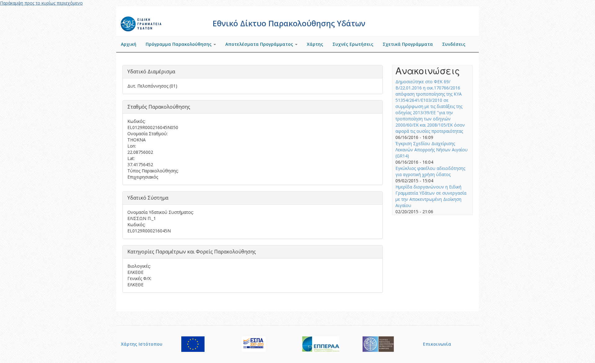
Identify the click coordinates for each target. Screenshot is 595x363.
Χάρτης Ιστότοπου (141, 344)
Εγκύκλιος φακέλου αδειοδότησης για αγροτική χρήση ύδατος (430, 171)
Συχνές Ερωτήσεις (353, 44)
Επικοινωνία (437, 344)
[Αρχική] (141, 23)
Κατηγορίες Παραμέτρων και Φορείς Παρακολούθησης (191, 251)
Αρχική (128, 44)
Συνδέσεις (453, 44)
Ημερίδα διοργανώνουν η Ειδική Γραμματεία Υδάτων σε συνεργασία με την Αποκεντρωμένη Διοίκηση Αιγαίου (430, 196)
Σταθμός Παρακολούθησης (158, 106)
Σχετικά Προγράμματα (408, 44)
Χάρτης (315, 44)
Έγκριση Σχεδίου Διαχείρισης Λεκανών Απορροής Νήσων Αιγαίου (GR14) (431, 149)
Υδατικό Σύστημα (147, 197)
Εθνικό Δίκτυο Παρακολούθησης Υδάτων (289, 23)
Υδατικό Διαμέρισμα (151, 71)
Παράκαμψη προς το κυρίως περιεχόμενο (41, 3)
